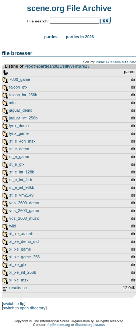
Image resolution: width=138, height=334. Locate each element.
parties (45, 66)
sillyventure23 (76, 66)
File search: (38, 21)
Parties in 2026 (80, 37)
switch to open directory (24, 308)
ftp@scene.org (58, 325)
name (100, 62)
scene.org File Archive (69, 8)
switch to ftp (13, 303)
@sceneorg (83, 325)
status (100, 325)
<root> (31, 66)
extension (113, 62)
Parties (50, 37)
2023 (57, 66)
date (133, 62)
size (125, 62)
